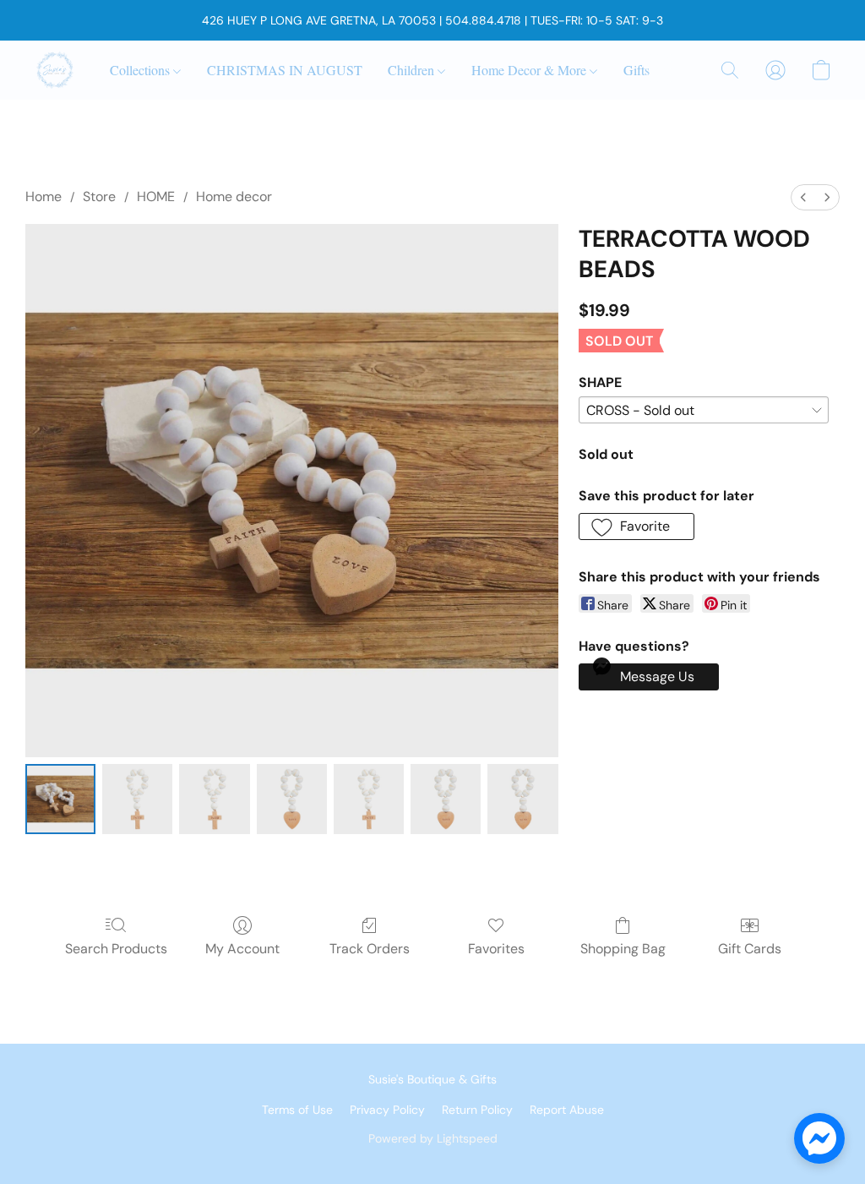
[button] (55, 70)
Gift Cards (749, 949)
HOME (156, 196)
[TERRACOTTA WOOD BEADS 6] (522, 799)
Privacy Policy (387, 1109)
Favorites (496, 949)
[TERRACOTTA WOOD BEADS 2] (214, 799)
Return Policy (477, 1109)
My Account (242, 949)
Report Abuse (567, 1109)
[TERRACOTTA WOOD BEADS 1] (137, 799)
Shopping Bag (623, 949)
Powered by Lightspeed (433, 1138)
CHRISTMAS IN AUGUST (284, 70)
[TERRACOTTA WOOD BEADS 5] (446, 799)
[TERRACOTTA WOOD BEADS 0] (60, 799)
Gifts (636, 70)
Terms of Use (297, 1109)
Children (413, 70)
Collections (141, 70)
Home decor (234, 196)
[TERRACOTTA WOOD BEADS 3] (292, 799)
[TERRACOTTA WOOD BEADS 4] (369, 799)
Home (43, 196)
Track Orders (369, 949)
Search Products (116, 949)
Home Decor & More (530, 70)
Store (99, 196)
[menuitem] (803, 197)
